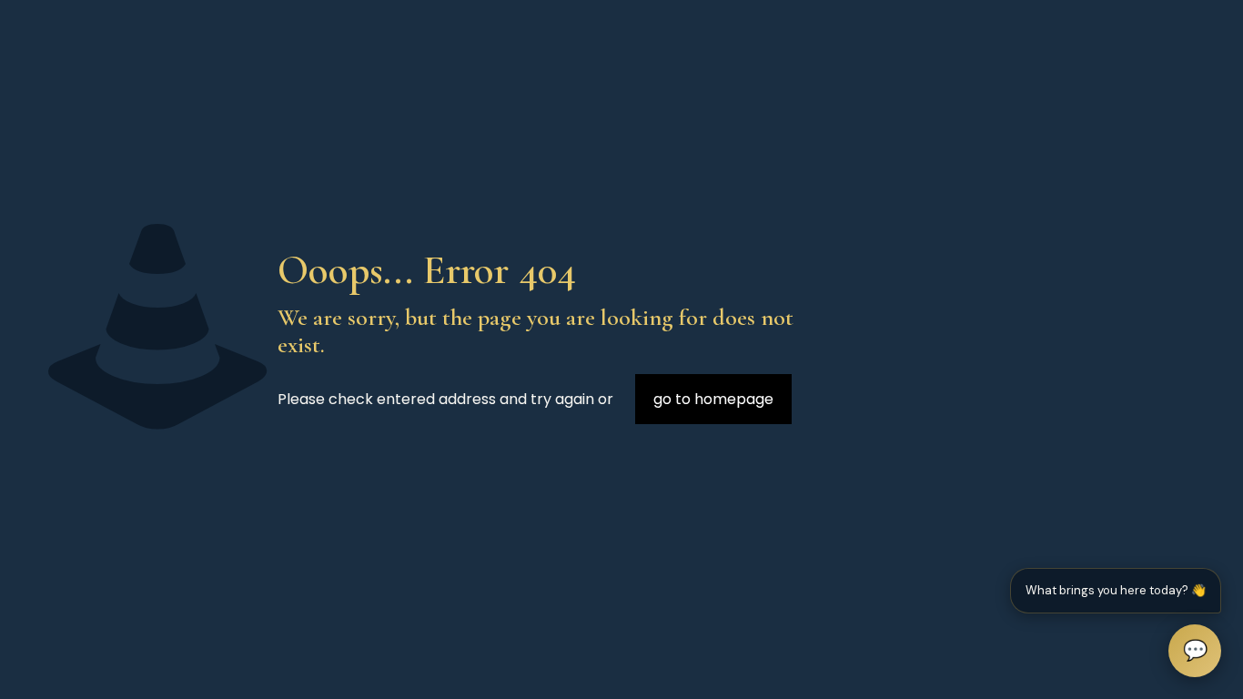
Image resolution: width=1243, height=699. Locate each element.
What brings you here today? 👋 (1116, 590)
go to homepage (713, 399)
